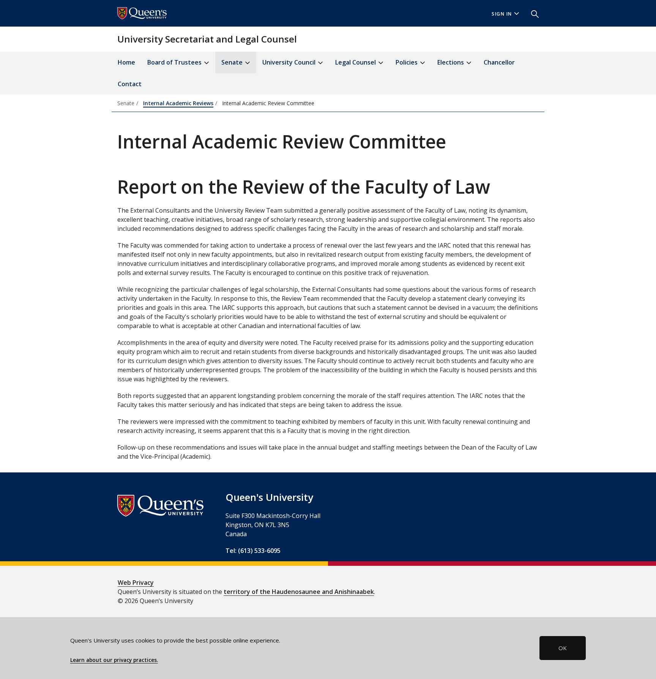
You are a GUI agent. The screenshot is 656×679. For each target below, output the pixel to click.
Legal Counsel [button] (356, 62)
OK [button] (562, 648)
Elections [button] (451, 62)
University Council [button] (289, 62)
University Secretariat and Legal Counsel (207, 39)
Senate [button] (232, 62)
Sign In (502, 14)
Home (126, 62)
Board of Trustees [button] (175, 62)
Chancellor (499, 62)
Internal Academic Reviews (178, 103)
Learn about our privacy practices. (114, 660)
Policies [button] (407, 62)
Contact (130, 84)
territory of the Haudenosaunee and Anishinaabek (299, 591)
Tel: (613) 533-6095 (253, 550)
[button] (532, 13)
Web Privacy (136, 582)
